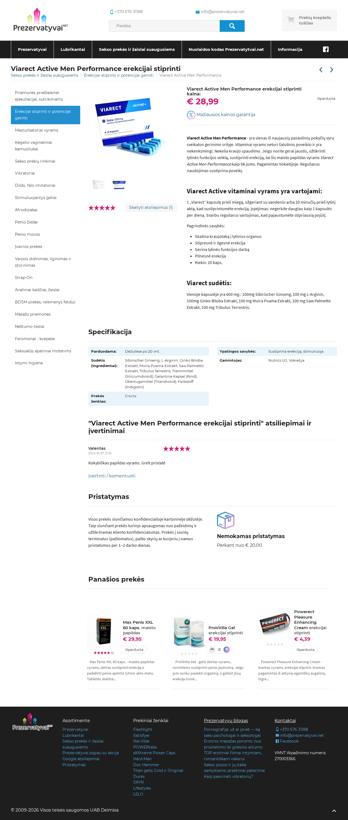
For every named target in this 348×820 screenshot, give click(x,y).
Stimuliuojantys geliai (36, 197)
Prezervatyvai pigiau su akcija (91, 752)
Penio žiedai (26, 222)
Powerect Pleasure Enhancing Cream (310, 622)
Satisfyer (141, 735)
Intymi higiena (29, 363)
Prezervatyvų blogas (226, 720)
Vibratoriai (25, 173)
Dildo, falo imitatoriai (35, 185)
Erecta (130, 396)
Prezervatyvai (32, 49)
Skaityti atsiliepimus (151, 207)
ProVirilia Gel (226, 630)
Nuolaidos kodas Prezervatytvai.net (226, 49)
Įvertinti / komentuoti (111, 476)
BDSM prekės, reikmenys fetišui (45, 302)
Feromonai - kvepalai (35, 338)
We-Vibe (141, 741)
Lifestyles (142, 788)
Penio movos (27, 234)
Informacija (290, 49)
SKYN (138, 782)
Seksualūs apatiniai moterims (43, 351)
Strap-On (23, 277)
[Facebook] (325, 49)
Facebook (289, 741)
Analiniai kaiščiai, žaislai (37, 289)
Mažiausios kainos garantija (225, 114)
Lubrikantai (73, 49)
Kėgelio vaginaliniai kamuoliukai (33, 145)
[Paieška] (232, 26)
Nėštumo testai (29, 326)
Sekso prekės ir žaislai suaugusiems (137, 49)
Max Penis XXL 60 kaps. (139, 627)
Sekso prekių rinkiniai (35, 161)
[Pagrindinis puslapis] (41, 20)
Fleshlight (142, 729)
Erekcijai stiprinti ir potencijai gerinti (119, 75)
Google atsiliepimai (81, 758)
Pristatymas (74, 764)
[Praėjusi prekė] (320, 70)
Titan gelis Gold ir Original (158, 770)
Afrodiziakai (26, 209)
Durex (139, 776)
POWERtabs (145, 747)
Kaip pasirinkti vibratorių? (228, 776)
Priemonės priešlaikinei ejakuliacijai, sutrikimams (39, 96)
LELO (138, 794)
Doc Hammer (146, 764)
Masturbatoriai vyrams (36, 130)
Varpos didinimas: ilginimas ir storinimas (43, 262)
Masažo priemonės (33, 314)
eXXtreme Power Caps (154, 752)
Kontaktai (285, 720)
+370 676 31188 (129, 11)
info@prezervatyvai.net (222, 11)
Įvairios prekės (28, 246)
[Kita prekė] (331, 70)
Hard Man (142, 758)
